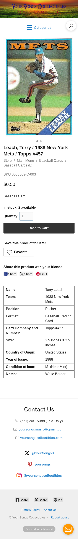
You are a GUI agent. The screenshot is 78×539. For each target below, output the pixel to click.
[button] (18, 252)
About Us (50, 510)
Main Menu (25, 160)
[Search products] (71, 25)
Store (7, 160)
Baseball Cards (51, 160)
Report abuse (60, 517)
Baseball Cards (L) (17, 165)
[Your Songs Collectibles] (39, 9)
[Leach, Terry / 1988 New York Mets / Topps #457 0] (39, 87)
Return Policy (30, 510)
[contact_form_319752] (68, 529)
